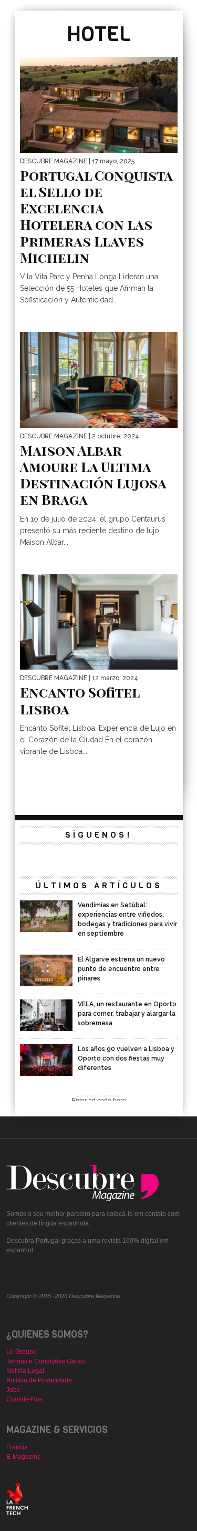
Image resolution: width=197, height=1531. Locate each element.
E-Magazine (23, 1456)
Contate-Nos (24, 1399)
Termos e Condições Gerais (46, 1361)
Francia (17, 1447)
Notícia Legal (25, 1371)
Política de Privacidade (39, 1380)
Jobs (13, 1389)
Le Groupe (21, 1352)
